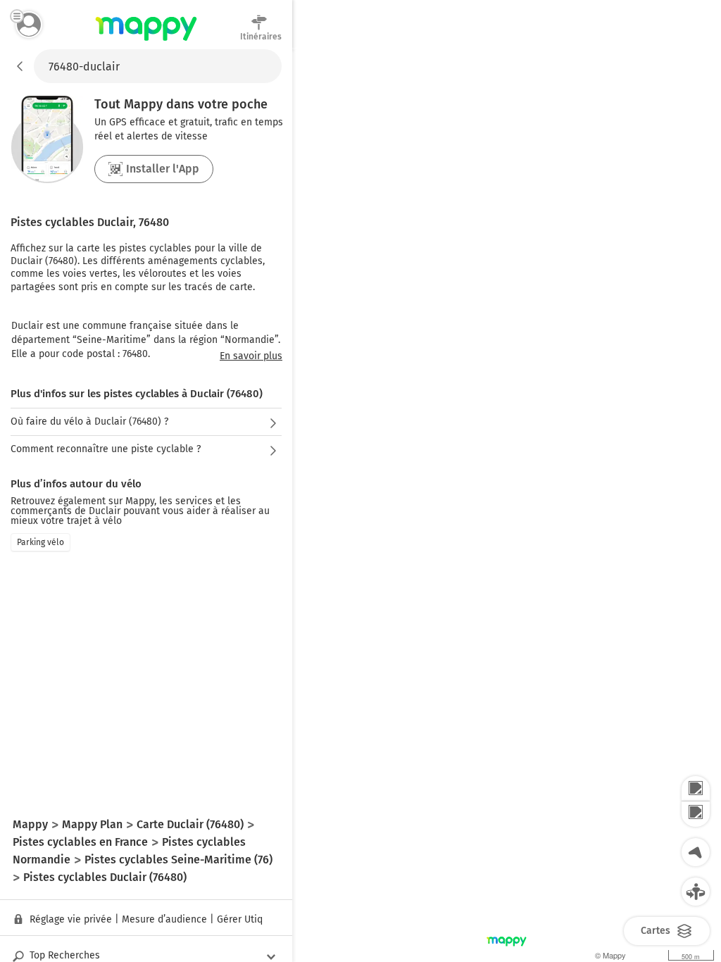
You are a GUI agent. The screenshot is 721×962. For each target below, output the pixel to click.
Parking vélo (40, 542)
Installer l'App (162, 168)
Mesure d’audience (164, 919)
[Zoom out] (696, 814)
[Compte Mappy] (29, 24)
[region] (506, 505)
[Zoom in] (696, 788)
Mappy (146, 41)
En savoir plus (251, 356)
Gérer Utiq (240, 919)
